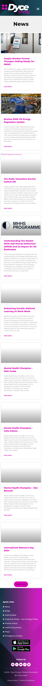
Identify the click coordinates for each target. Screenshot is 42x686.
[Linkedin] (29, 664)
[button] (38, 9)
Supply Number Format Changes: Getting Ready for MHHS (19, 61)
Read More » (8, 86)
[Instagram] (25, 664)
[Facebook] (13, 664)
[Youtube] (21, 664)
